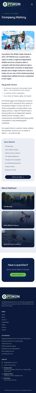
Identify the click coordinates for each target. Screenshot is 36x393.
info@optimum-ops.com (10, 362)
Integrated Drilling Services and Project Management (16, 338)
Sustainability (5, 322)
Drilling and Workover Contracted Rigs (12, 341)
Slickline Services (6, 343)
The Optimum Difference (12, 156)
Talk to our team (17, 177)
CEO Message (9, 146)
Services (4, 319)
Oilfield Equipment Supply (9, 346)
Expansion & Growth (10, 170)
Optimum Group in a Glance (12, 153)
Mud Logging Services (8, 351)
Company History (10, 166)
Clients (3, 324)
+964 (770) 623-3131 (9, 365)
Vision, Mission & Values (11, 149)
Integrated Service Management (11, 348)
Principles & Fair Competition (13, 159)
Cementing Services (7, 353)
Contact (4, 330)
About (3, 317)
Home (3, 314)
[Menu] (32, 4)
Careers (4, 327)
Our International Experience (13, 163)
